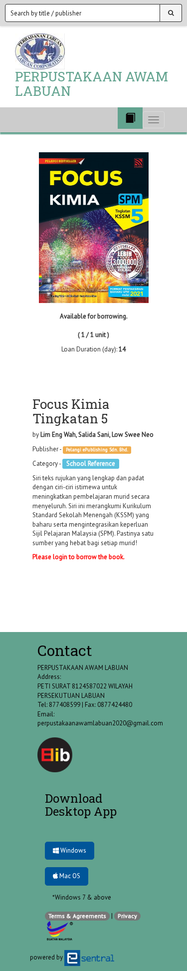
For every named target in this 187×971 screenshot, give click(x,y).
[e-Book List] (130, 118)
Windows (72, 850)
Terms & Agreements (77, 916)
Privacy (127, 916)
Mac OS (69, 876)
